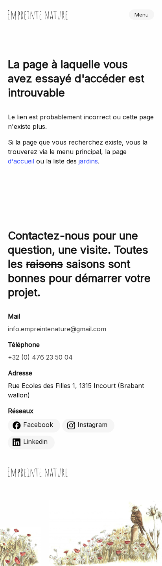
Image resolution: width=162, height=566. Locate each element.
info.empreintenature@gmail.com (57, 329)
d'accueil (21, 161)
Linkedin (35, 442)
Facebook (38, 425)
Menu (141, 14)
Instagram (92, 425)
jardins (88, 161)
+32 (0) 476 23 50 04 (40, 357)
